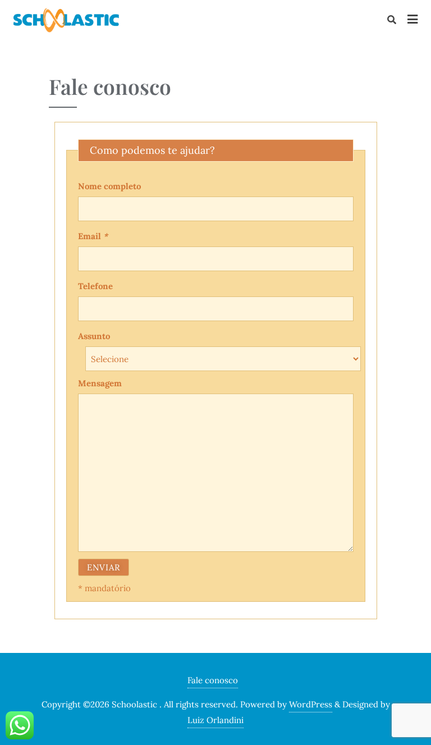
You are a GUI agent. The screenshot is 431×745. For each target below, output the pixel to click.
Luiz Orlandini (215, 720)
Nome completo (109, 186)
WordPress (310, 704)
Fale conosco (212, 680)
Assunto (94, 336)
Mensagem (100, 383)
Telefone (95, 286)
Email (93, 236)
